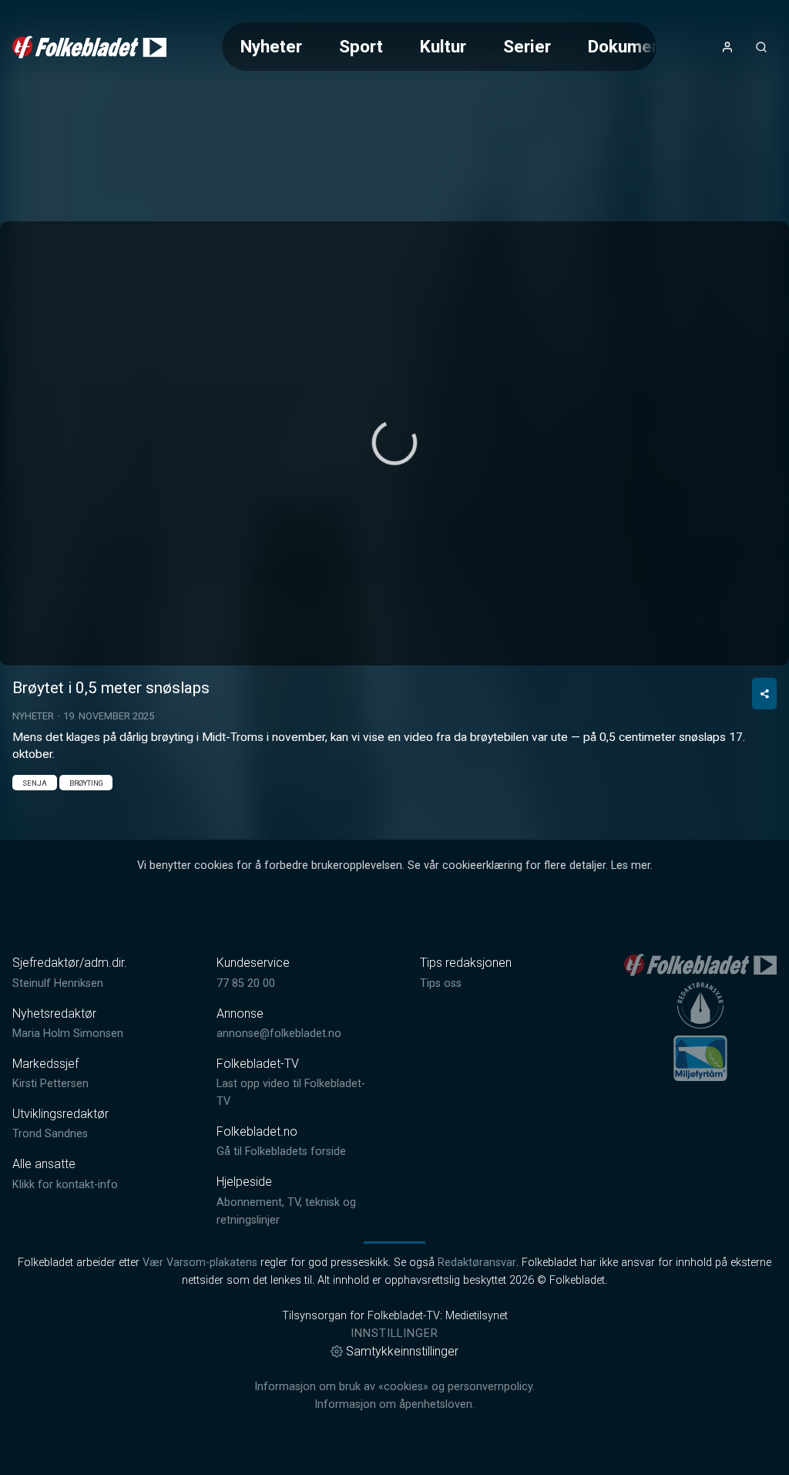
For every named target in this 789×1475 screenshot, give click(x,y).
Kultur (443, 46)
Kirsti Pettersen (50, 1083)
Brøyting (86, 783)
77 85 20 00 (246, 983)
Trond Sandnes (50, 1133)
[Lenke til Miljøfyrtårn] (700, 1058)
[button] (394, 443)
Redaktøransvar (477, 1262)
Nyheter (271, 46)
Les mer (630, 865)
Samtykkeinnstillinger (402, 1351)
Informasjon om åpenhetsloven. (394, 1404)
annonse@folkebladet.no (279, 1033)
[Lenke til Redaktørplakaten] (700, 1005)
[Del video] (764, 693)
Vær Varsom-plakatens (200, 1262)
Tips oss (441, 983)
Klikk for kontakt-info (65, 1184)
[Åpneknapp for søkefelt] (761, 47)
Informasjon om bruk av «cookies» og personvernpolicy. (394, 1386)
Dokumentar (635, 46)
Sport (361, 46)
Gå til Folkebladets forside (281, 1151)
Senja (34, 783)
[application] (394, 443)
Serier (527, 46)
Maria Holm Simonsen (67, 1033)
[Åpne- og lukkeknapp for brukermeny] (727, 47)
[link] (89, 47)
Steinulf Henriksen (57, 983)
